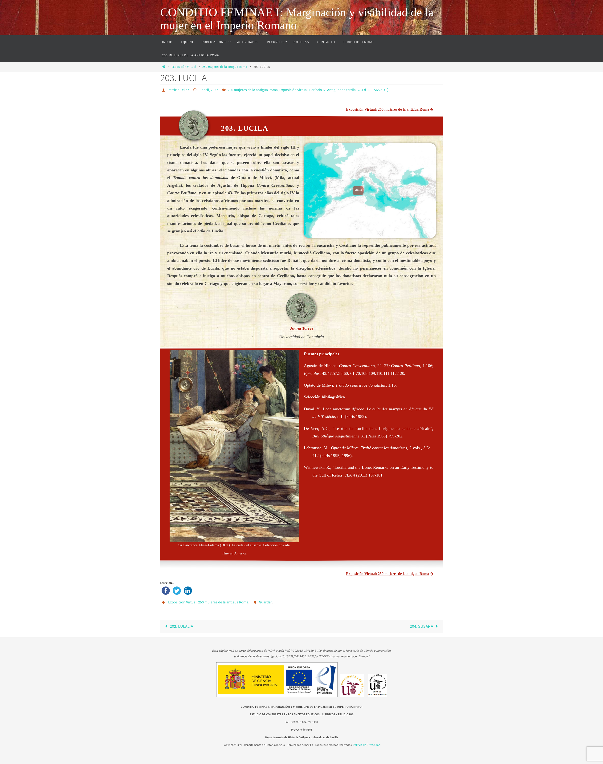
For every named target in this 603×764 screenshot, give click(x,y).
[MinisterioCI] (277, 696)
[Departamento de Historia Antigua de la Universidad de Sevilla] (377, 696)
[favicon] (352, 696)
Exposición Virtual (183, 67)
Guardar (265, 602)
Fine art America (234, 553)
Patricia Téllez (178, 89)
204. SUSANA (422, 626)
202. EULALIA (181, 626)
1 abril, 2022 (208, 89)
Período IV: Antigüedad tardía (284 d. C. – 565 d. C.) (348, 89)
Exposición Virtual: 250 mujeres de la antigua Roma (208, 602)
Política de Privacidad (366, 745)
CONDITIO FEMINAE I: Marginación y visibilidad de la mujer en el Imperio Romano (296, 19)
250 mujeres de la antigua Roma (224, 67)
